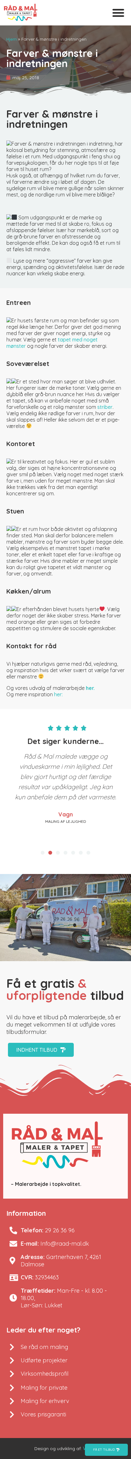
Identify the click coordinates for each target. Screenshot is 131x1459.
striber (105, 407)
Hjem (11, 39)
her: (58, 694)
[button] (118, 12)
